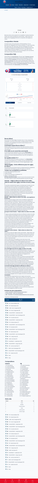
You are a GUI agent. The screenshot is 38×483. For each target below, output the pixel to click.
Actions (10, 102)
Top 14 (25, 161)
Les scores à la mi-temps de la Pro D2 (18, 195)
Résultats (25, 481)
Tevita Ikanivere (15, 56)
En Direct (12, 481)
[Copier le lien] (14, 32)
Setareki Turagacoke (22, 63)
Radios (19, 481)
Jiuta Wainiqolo (8, 62)
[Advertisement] (19, 19)
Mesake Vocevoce (29, 56)
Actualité (6, 10)
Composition (20, 102)
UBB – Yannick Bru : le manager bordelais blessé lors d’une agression (19, 294)
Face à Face (29, 102)
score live (13, 37)
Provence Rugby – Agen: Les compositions (14, 293)
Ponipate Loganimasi (9, 60)
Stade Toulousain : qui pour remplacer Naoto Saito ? (16, 292)
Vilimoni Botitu (17, 64)
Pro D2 (28, 161)
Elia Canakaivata (13, 59)
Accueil (5, 481)
